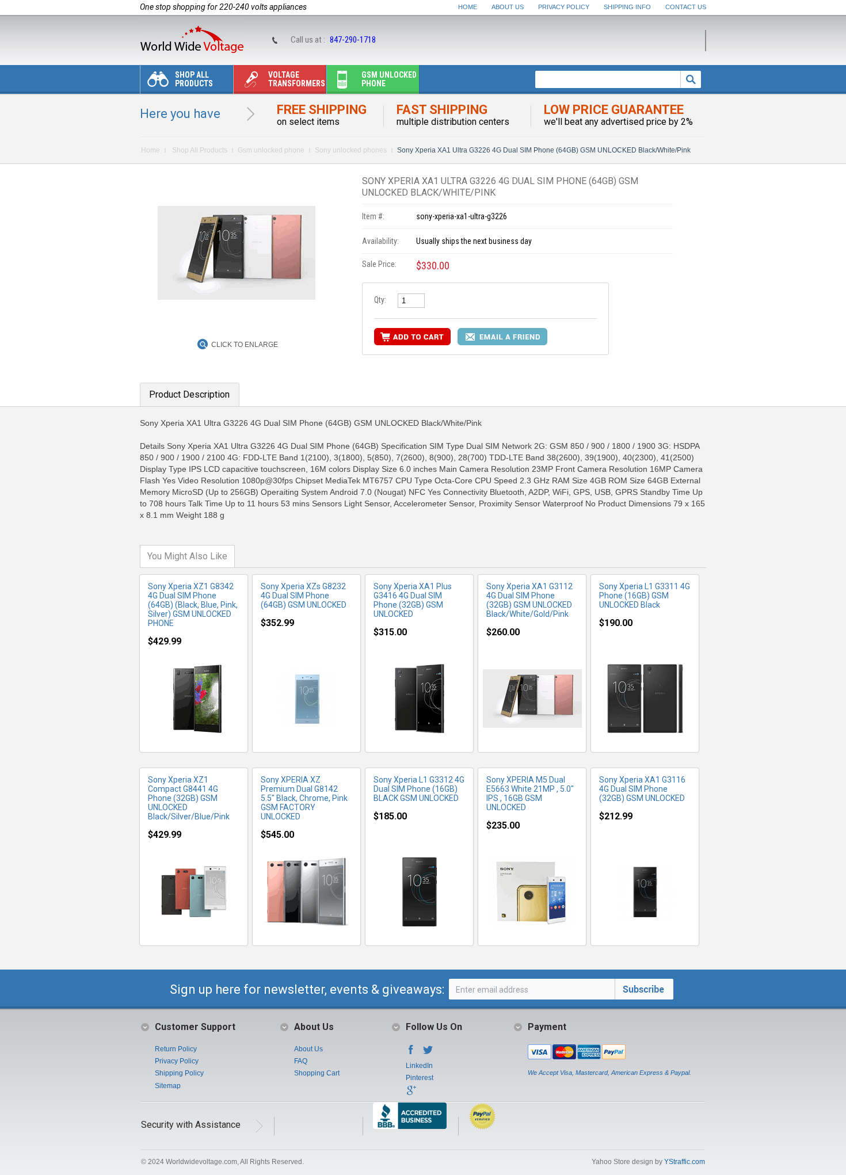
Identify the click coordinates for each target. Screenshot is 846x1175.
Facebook (411, 1053)
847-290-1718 (353, 40)
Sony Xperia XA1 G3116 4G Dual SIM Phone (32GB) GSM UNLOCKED (642, 789)
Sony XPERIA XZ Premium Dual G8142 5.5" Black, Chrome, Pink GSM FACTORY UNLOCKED (304, 798)
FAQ (300, 1061)
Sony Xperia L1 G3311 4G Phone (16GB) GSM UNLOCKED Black (644, 595)
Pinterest (419, 1078)
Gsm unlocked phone (389, 79)
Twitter (428, 1053)
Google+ (411, 1093)
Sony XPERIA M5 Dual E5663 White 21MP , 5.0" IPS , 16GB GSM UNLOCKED (530, 793)
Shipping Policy (179, 1073)
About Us (507, 6)
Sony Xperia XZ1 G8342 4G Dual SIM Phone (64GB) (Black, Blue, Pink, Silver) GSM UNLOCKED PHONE (193, 605)
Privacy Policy (563, 6)
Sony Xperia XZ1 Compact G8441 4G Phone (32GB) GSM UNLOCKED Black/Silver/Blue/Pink (189, 798)
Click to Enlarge (244, 345)
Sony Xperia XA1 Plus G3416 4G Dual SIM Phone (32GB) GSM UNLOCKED (413, 600)
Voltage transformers (296, 79)
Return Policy (176, 1049)
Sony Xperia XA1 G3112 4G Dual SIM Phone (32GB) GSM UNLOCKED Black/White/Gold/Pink (529, 600)
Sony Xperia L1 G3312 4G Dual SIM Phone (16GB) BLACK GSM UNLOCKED (419, 789)
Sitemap (168, 1086)
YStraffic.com (684, 1162)
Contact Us (685, 6)
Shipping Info (627, 6)
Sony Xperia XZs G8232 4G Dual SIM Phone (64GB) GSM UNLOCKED (303, 595)
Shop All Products (194, 79)
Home (467, 6)
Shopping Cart (317, 1073)
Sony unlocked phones (351, 150)
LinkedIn (419, 1066)
